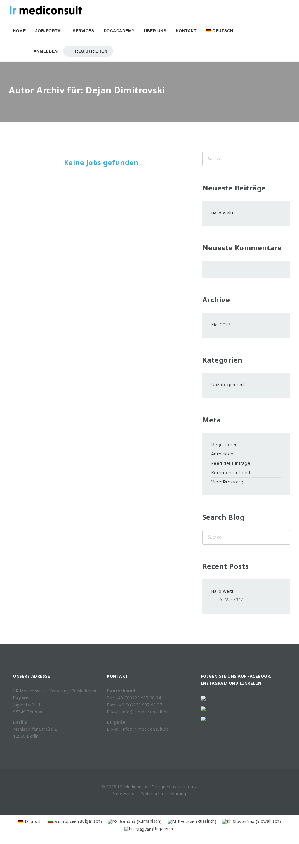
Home (19, 30)
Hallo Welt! (222, 213)
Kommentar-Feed (230, 472)
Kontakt (186, 30)
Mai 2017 (220, 324)
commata (188, 786)
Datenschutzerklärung (163, 793)
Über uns (155, 30)
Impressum (124, 793)
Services (83, 30)
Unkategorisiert (228, 384)
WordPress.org (227, 482)
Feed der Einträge (231, 463)
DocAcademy (119, 30)
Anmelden (44, 51)
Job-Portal (49, 30)
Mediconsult (136, 786)
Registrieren (90, 51)
